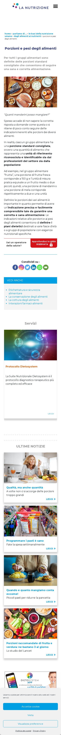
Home (8, 33)
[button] (8, 423)
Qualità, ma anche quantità (24, 487)
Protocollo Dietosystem (22, 366)
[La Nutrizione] (31, 6)
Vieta (30, 715)
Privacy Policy (39, 731)
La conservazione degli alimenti (28, 296)
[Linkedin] (33, 267)
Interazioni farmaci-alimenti (26, 303)
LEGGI (50, 499)
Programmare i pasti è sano (25, 540)
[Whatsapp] (39, 267)
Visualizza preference (30, 723)
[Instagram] (21, 267)
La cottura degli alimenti (24, 300)
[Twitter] (27, 267)
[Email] (45, 267)
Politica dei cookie (23, 731)
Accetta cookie (31, 706)
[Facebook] (15, 267)
